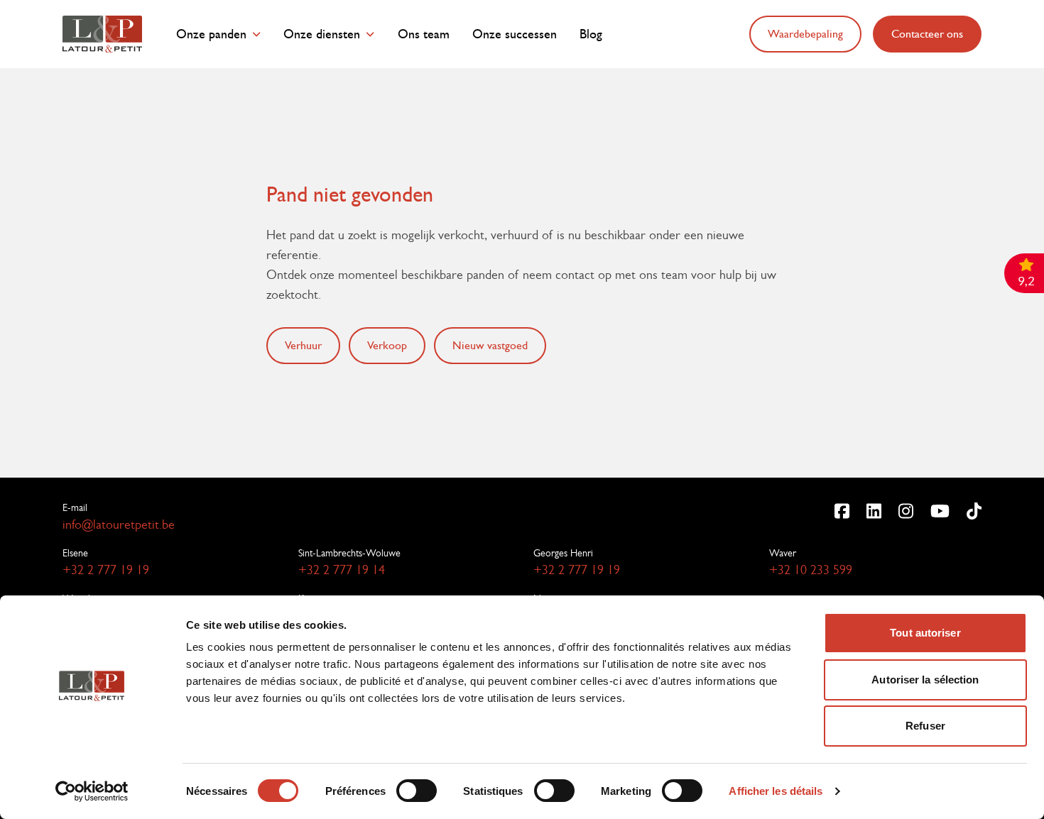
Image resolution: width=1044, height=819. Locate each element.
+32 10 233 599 (810, 570)
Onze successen (514, 34)
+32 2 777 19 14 (341, 570)
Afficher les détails (775, 791)
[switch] (416, 790)
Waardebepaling (805, 33)
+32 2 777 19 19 (105, 570)
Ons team (424, 34)
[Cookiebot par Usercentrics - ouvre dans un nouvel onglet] (92, 791)
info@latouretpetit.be (118, 524)
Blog (591, 34)
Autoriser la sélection (925, 680)
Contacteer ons (927, 33)
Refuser (925, 726)
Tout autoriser (925, 633)
